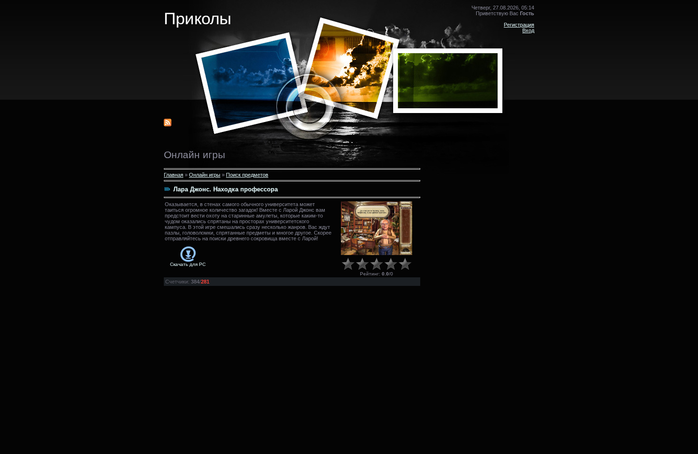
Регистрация (519, 25)
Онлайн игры (204, 175)
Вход (528, 30)
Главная (173, 175)
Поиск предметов (247, 175)
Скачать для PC (188, 264)
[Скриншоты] (376, 228)
